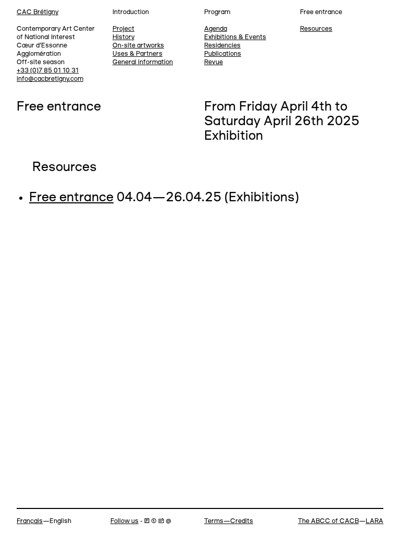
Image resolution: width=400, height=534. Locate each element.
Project (123, 29)
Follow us (124, 521)
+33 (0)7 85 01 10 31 (48, 71)
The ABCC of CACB (328, 521)
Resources (316, 29)
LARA (374, 521)
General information (143, 62)
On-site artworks (138, 45)
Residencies (222, 45)
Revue (213, 62)
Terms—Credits (228, 521)
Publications (222, 54)
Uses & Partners (137, 54)
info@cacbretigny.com (50, 79)
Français (30, 521)
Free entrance (71, 198)
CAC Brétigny (37, 12)
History (123, 37)
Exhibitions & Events (235, 37)
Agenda (215, 29)
